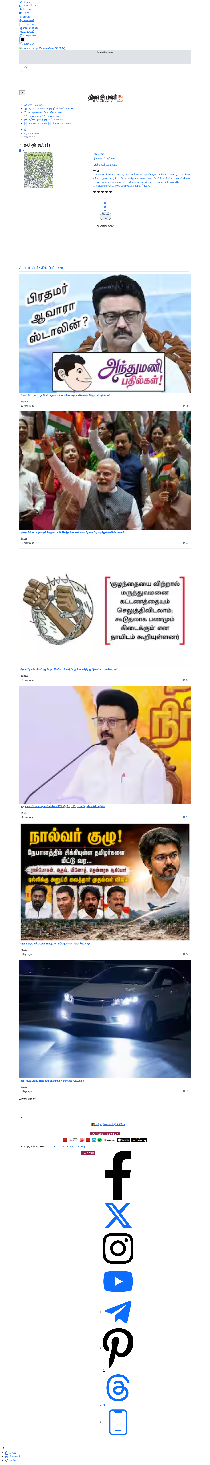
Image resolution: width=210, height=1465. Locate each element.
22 (186, 817)
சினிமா (26, 16)
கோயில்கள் (28, 20)
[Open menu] (22, 39)
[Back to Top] (3, 1448)
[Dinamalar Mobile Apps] (118, 1422)
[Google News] (104, 1370)
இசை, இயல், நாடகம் (106, 164)
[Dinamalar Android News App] (65, 1140)
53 (186, 405)
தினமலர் (27, 2)
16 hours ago (27, 542)
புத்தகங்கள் (28, 24)
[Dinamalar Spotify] (99, 1140)
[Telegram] (118, 1312)
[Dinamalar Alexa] (94, 1140)
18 (186, 1091)
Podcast (27, 9)
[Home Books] (25, 129)
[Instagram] (118, 1248)
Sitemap (81, 1146)
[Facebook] (118, 1175)
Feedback (67, 1146)
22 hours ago (27, 405)
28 (186, 680)
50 (186, 542)
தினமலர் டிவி (30, 5)
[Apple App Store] (123, 1140)
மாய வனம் (98, 153)
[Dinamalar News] (105, 333)
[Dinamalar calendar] (82, 1140)
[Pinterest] (118, 1348)
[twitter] (118, 1215)
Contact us (53, 1146)
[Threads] (118, 1387)
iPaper (26, 13)
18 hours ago (27, 679)
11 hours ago (27, 817)
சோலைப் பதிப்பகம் (105, 158)
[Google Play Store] (139, 1140)
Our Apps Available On (105, 1133)
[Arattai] (104, 1405)
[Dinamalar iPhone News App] (88, 1140)
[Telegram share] (105, 210)
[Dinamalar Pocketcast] (109, 1140)
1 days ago (26, 954)
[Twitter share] (105, 203)
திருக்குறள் (28, 31)
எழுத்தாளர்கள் (31, 133)
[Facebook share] (105, 199)
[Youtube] (118, 1281)
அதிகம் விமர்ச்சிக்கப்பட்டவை (41, 267)
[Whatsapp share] (105, 206)
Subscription (30, 27)
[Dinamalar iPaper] (74, 1140)
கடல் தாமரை (29, 35)
